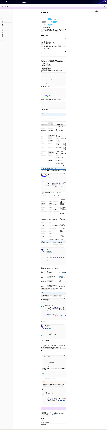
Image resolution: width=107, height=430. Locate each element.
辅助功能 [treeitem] (2, 21)
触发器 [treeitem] (2, 34)
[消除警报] (105, 1)
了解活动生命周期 (58, 192)
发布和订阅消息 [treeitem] (3, 29)
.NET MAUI (45, 10)
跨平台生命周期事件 (97, 11)
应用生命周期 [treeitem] (3, 22)
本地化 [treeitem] (2, 27)
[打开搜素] (104, 4)
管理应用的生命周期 (56, 265)
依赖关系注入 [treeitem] (3, 25)
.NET (43, 10)
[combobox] (6, 10)
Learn (41, 10)
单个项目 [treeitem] (2, 32)
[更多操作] (65, 10)
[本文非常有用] (99, 14)
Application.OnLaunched (61, 276)
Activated (64, 272)
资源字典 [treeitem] (2, 30)
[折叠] (11, 9)
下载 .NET (105, 6)
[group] (53, 183)
